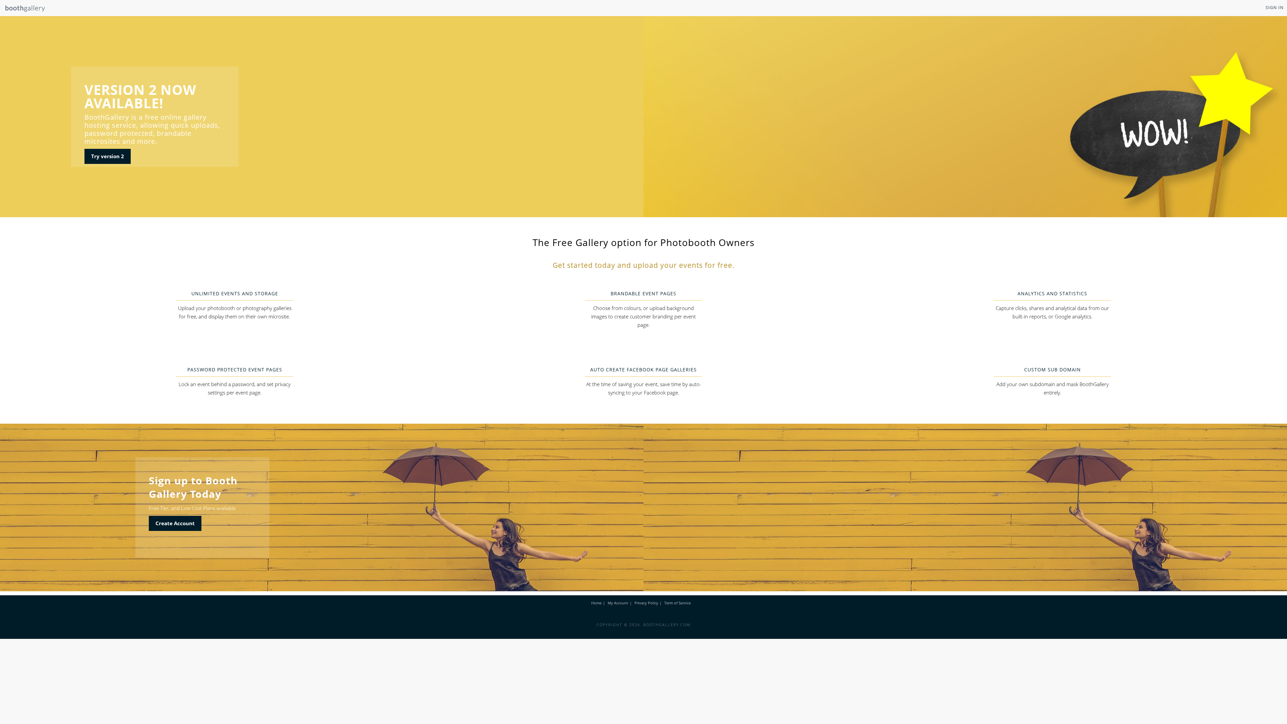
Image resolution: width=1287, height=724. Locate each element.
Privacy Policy (646, 602)
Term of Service (677, 602)
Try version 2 (107, 156)
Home (596, 602)
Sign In (1275, 7)
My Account (618, 602)
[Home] (22, 10)
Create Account (175, 523)
